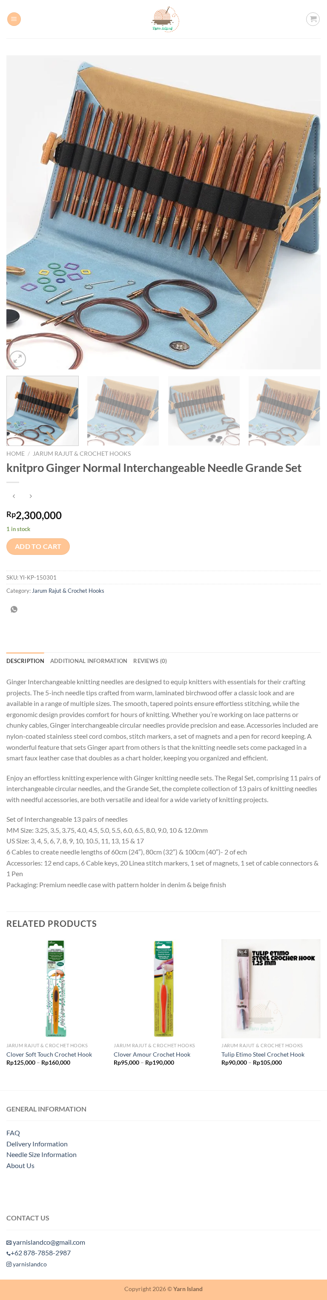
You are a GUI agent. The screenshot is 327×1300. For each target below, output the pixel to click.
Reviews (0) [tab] (150, 660)
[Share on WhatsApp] (14, 610)
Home (15, 453)
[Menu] (14, 19)
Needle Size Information (41, 1154)
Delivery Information (37, 1144)
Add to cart (38, 546)
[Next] (303, 212)
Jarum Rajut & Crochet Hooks (82, 453)
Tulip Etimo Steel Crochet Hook (262, 1054)
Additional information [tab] (89, 660)
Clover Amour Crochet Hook (152, 1054)
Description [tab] (25, 660)
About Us (20, 1165)
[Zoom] (17, 359)
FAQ (13, 1133)
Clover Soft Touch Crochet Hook (49, 1054)
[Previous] (23, 212)
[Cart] (313, 19)
